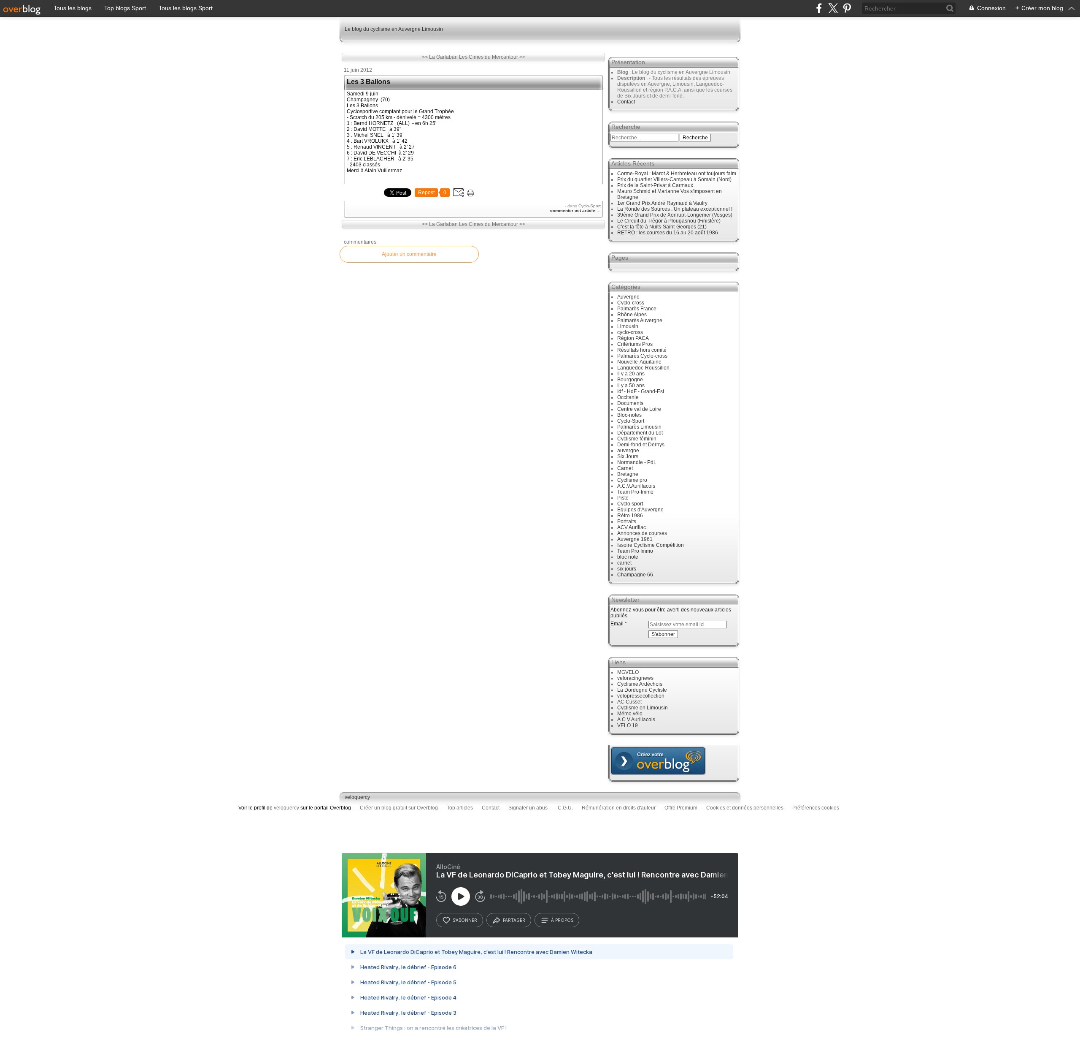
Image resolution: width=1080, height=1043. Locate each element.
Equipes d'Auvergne (640, 510)
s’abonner (465, 920)
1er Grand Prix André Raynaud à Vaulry (662, 203)
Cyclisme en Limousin (642, 708)
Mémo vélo (630, 714)
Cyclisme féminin (636, 439)
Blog (622, 72)
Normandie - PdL (636, 462)
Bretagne (627, 474)
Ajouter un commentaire (409, 254)
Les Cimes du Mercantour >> (492, 57)
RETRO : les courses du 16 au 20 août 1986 (667, 233)
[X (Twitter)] (833, 8)
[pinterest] (847, 8)
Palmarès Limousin (639, 427)
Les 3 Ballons (368, 81)
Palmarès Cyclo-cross (642, 356)
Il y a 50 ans (631, 385)
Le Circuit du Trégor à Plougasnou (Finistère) (669, 221)
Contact (626, 102)
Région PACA (633, 338)
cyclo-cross (630, 332)
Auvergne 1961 (635, 539)
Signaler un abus (528, 808)
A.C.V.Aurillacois (636, 486)
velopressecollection (640, 696)
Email (617, 624)
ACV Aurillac (631, 527)
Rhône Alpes (632, 315)
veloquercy (357, 797)
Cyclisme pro (632, 480)
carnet (624, 563)
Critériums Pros (635, 344)
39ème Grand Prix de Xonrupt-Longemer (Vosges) (674, 215)
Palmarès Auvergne (639, 320)
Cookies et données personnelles (744, 808)
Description (631, 78)
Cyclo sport (630, 504)
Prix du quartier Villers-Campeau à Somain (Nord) (674, 179)
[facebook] (819, 8)
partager (514, 920)
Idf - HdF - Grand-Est (640, 391)
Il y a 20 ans (631, 374)
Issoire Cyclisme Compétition (650, 545)
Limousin (627, 326)
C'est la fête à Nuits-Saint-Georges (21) (662, 227)
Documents (630, 403)
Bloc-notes (629, 415)
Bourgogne (630, 380)
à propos (562, 920)
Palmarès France (636, 309)
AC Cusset (629, 702)
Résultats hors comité (642, 350)
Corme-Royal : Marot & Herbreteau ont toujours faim (676, 174)
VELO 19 (627, 725)
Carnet (625, 468)
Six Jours (627, 456)
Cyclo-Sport (589, 206)
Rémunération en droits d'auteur (619, 808)
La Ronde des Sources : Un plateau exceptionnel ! (674, 209)
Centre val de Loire (639, 409)
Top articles (460, 808)
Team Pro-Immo (635, 492)
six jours (626, 569)
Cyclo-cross (630, 303)
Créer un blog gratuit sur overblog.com (658, 761)
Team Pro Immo (635, 551)
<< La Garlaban (440, 57)
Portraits (626, 521)
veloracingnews (635, 678)
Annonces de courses (642, 533)
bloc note (627, 557)
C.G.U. (565, 808)
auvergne (628, 451)
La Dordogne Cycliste (642, 690)
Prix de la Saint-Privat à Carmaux (655, 185)
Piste (623, 498)
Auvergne (628, 297)
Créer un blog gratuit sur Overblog (399, 808)
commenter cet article (573, 210)
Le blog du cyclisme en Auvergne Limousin (394, 29)
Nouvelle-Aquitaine (639, 362)
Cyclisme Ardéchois (639, 684)
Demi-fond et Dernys (640, 445)
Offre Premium (680, 808)
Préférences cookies (815, 808)
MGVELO (628, 672)
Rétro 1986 (630, 516)
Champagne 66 (635, 575)
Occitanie (628, 397)
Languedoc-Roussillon (643, 368)
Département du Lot (640, 433)
